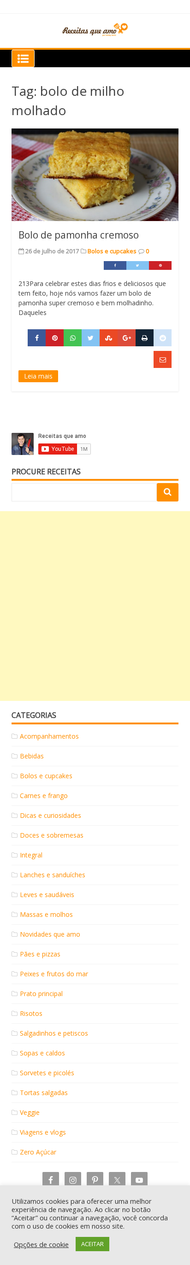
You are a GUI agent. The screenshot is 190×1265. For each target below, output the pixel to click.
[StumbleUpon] (109, 337)
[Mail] (163, 359)
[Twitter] (137, 265)
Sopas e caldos (42, 1053)
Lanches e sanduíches (52, 874)
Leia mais (38, 376)
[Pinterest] (160, 265)
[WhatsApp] (73, 337)
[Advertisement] (95, 606)
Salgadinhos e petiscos (54, 1033)
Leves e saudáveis (47, 894)
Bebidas (32, 756)
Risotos (31, 1013)
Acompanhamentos (49, 736)
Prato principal (41, 993)
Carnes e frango (44, 795)
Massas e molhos (46, 914)
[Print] (145, 337)
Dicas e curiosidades (50, 815)
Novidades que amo (50, 934)
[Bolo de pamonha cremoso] (95, 175)
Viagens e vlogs (43, 1132)
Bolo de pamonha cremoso (78, 234)
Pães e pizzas (40, 954)
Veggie (30, 1112)
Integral (31, 855)
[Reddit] (163, 337)
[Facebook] (115, 265)
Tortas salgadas (44, 1092)
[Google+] (127, 337)
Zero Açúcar (38, 1152)
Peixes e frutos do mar (54, 973)
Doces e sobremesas (51, 835)
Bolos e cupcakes (112, 251)
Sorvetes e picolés (47, 1072)
